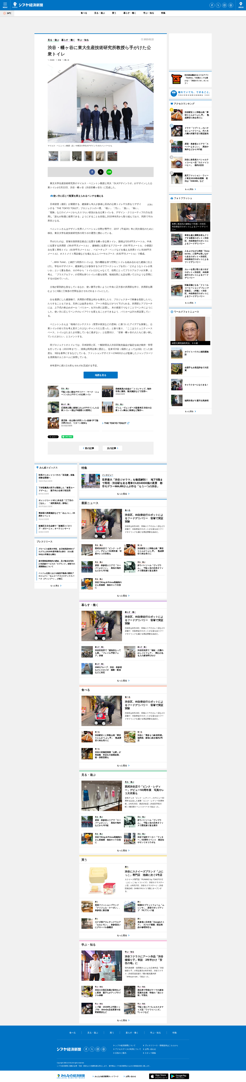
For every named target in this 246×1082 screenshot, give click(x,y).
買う (114, 13)
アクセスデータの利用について (128, 1049)
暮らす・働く (129, 13)
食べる (84, 13)
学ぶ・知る (148, 13)
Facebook (212, 5)
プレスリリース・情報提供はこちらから (161, 1045)
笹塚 (59, 60)
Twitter (218, 5)
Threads (230, 5)
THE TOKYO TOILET (115, 423)
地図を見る (100, 375)
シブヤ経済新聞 (28, 5)
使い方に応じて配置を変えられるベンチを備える (78, 195)
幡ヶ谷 (66, 60)
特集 (163, 13)
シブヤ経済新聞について (125, 1045)
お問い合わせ (150, 1049)
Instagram (224, 5)
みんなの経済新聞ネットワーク (71, 1076)
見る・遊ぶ (99, 13)
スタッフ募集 (150, 1053)
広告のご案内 (120, 1053)
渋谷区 (52, 60)
